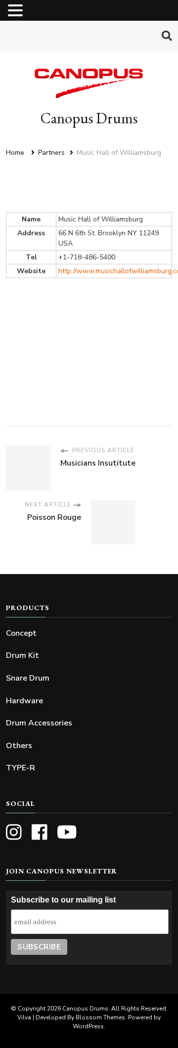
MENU (40, 12)
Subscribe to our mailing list (63, 900)
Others (19, 745)
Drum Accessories (39, 723)
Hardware (24, 700)
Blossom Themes (100, 1017)
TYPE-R (20, 767)
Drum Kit (22, 655)
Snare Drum (27, 678)
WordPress (88, 1026)
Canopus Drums (89, 118)
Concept (21, 633)
